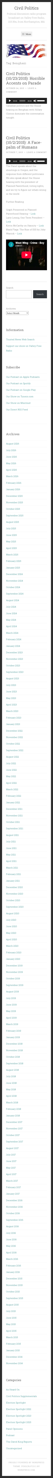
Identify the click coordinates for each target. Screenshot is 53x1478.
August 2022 (12, 756)
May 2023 (11, 698)
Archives (11, 308)
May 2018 (11, 1089)
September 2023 (14, 671)
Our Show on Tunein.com (19, 396)
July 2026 (11, 450)
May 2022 (11, 776)
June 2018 (11, 1082)
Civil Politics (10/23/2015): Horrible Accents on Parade (25, 78)
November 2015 (14, 1285)
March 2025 (12, 554)
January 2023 (13, 724)
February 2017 (13, 1187)
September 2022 (14, 750)
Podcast (10, 1435)
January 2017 (13, 1193)
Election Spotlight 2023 (18, 1415)
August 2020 (12, 913)
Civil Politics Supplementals (21, 1396)
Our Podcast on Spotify (18, 383)
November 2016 (14, 1206)
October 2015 (13, 1291)
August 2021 (12, 835)
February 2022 (13, 795)
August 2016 (12, 1226)
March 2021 (12, 867)
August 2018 (12, 1069)
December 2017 (14, 1122)
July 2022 (11, 763)
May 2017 (11, 1167)
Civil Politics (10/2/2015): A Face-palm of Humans (24, 142)
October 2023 (13, 665)
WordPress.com (26, 1470)
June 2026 (11, 456)
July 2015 (11, 1311)
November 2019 (14, 971)
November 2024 (14, 580)
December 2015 (14, 1278)
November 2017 (14, 1128)
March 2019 (12, 1024)
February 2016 (13, 1265)
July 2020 (11, 919)
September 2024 (14, 593)
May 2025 (11, 541)
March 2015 (12, 1337)
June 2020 (11, 926)
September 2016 (14, 1219)
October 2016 (13, 1213)
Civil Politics (26, 8)
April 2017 (11, 1174)
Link (33, 213)
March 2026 (12, 476)
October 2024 (13, 587)
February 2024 (13, 639)
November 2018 (14, 1050)
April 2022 (11, 782)
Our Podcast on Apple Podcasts (23, 376)
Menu (28, 34)
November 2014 (14, 1363)
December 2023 (14, 652)
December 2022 (14, 730)
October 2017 (13, 1135)
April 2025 (11, 548)
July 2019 (11, 998)
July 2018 (11, 1076)
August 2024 (12, 600)
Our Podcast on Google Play (21, 389)
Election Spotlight (16, 1402)
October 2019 (13, 978)
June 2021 (11, 848)
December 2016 (14, 1200)
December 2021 (14, 808)
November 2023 (14, 658)
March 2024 (12, 632)
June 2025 (11, 535)
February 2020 (13, 952)
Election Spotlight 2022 (18, 1409)
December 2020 (14, 887)
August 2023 (12, 678)
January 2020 (13, 958)
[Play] (9, 100)
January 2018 (13, 1115)
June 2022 (11, 769)
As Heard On (13, 1389)
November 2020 (14, 893)
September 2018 (14, 1063)
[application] (26, 101)
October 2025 (13, 508)
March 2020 (12, 945)
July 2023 (11, 685)
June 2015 (11, 1317)
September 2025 (14, 515)
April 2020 (11, 939)
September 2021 (14, 828)
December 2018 (14, 1043)
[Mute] (34, 100)
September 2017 (14, 1141)
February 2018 (13, 1108)
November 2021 (14, 815)
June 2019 (11, 1004)
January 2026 (13, 489)
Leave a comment (36, 152)
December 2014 (14, 1356)
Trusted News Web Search (20, 339)
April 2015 (11, 1330)
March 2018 (12, 1102)
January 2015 (13, 1350)
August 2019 (12, 991)
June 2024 (11, 613)
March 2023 (12, 711)
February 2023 (13, 717)
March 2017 (12, 1180)
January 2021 (13, 880)
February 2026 (13, 482)
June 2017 (11, 1161)
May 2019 (11, 1011)
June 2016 (11, 1239)
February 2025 (13, 561)
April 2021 (11, 861)
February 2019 (13, 1030)
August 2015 (12, 1304)
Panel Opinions (14, 1428)
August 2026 (12, 443)
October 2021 (13, 821)
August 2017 (12, 1148)
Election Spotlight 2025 (18, 1422)
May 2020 (11, 932)
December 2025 (14, 495)
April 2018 (11, 1095)
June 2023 (11, 691)
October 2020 (13, 900)
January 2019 (13, 1037)
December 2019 (14, 965)
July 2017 (11, 1154)
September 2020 (15, 906)
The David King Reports (19, 1441)
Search (9, 287)
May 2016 (11, 1245)
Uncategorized (14, 1448)
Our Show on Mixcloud (18, 402)
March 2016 (12, 1258)
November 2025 (14, 502)
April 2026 (11, 469)
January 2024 (13, 645)
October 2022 (13, 743)
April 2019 (11, 1017)
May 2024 (11, 619)
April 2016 (11, 1252)
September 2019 (14, 985)
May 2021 (11, 854)
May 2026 (11, 463)
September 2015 (14, 1298)
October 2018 (13, 1056)
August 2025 (12, 521)
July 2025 (11, 528)
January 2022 (13, 802)
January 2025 (13, 567)
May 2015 (11, 1324)
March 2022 (12, 789)
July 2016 (11, 1232)
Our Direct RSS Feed (17, 409)
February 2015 (13, 1343)
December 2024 (14, 574)
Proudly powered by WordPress (26, 1462)
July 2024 (11, 606)
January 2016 (13, 1272)
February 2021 (13, 874)
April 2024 (11, 626)
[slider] (41, 100)
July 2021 (11, 841)
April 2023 (11, 704)
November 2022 (14, 737)
